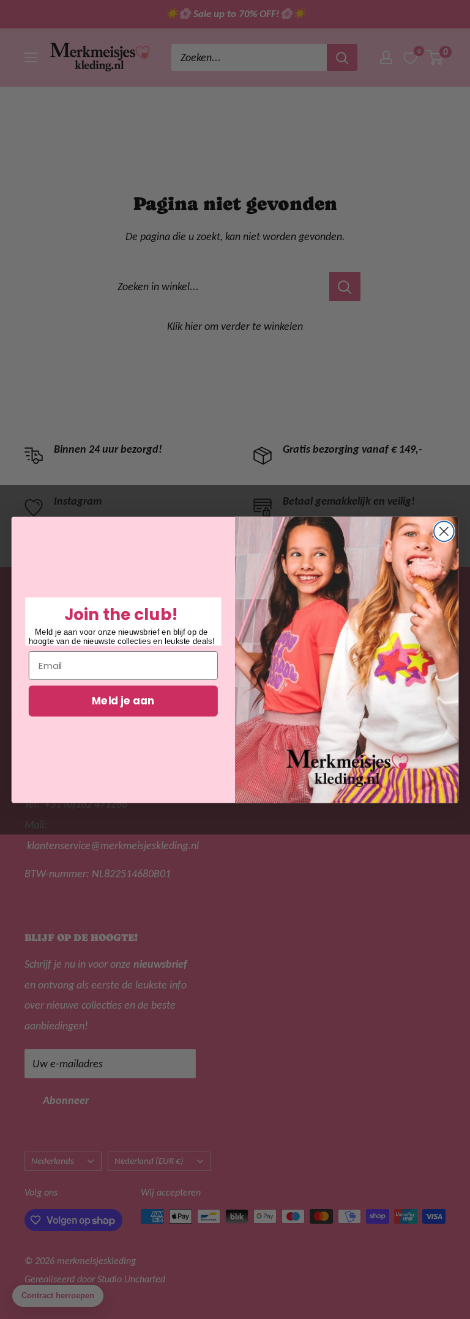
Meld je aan (123, 700)
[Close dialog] (444, 531)
